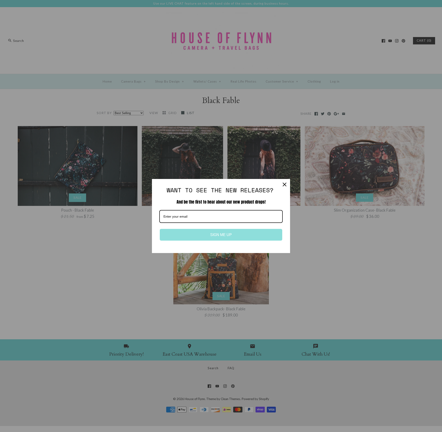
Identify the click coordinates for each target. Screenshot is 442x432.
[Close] (284, 184)
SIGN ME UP (221, 235)
